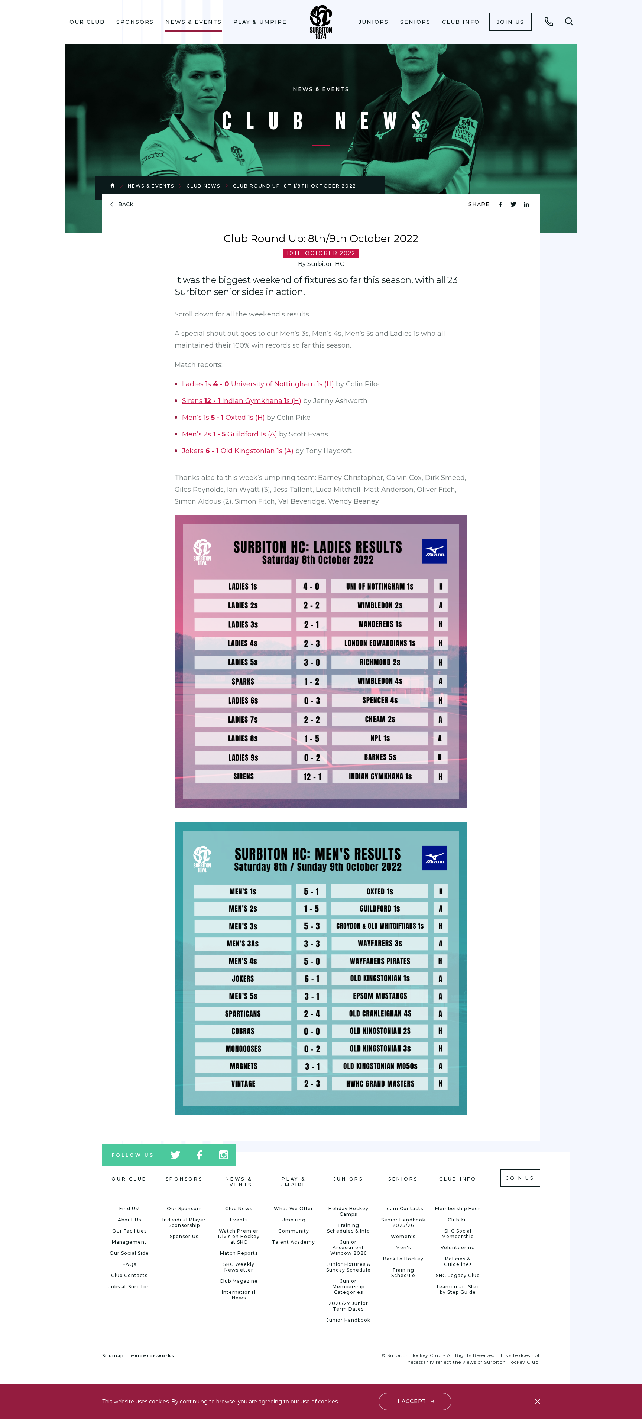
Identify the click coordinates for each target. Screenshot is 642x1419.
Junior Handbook (348, 1320)
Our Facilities (129, 1231)
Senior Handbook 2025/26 (403, 1222)
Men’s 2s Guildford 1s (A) (229, 434)
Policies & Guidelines (458, 1261)
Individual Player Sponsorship (184, 1222)
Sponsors (135, 22)
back (125, 204)
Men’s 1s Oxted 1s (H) (223, 417)
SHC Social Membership (458, 1233)
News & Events (193, 22)
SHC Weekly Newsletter (238, 1267)
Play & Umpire (260, 22)
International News (239, 1295)
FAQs (129, 1264)
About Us (129, 1219)
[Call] (549, 21)
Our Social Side (129, 1253)
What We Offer (293, 1208)
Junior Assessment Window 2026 (348, 1247)
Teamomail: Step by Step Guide (458, 1289)
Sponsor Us (184, 1236)
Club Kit (458, 1219)
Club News (203, 186)
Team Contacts (403, 1208)
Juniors (374, 22)
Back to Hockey (403, 1258)
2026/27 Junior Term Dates (348, 1306)
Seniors (415, 22)
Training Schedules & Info (348, 1228)
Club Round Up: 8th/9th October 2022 (295, 186)
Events (239, 1219)
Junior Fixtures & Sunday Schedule (348, 1267)
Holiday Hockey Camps (348, 1211)
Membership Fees (458, 1208)
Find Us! (129, 1208)
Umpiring (294, 1219)
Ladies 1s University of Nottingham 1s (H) (258, 384)
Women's (403, 1236)
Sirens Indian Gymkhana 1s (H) (241, 401)
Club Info (461, 22)
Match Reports (239, 1253)
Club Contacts (129, 1275)
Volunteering (458, 1247)
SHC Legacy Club (458, 1275)
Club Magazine (239, 1281)
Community (293, 1231)
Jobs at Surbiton (129, 1286)
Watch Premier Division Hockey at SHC (239, 1236)
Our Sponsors (184, 1208)
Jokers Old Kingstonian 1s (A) (238, 451)
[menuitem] (87, 22)
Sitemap (112, 1355)
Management (129, 1242)
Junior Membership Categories (348, 1286)
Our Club (87, 22)
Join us (510, 22)
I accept (412, 1401)
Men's (403, 1247)
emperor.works (152, 1355)
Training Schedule (403, 1272)
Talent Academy (293, 1242)
